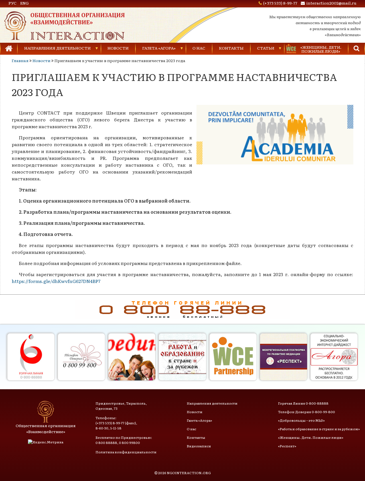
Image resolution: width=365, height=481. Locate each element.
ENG (24, 3)
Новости (118, 48)
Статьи (265, 48)
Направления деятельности (57, 48)
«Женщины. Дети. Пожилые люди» (310, 437)
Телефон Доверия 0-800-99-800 (306, 411)
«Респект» (287, 446)
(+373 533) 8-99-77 (280, 3)
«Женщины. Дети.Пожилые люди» (320, 49)
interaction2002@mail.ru (331, 3)
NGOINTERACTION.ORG (189, 472)
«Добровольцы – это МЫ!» (301, 420)
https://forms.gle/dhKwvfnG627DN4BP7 (56, 281)
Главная (20, 60)
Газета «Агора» (159, 48)
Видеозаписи (199, 446)
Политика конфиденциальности (126, 451)
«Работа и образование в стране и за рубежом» (319, 428)
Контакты (231, 48)
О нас (198, 48)
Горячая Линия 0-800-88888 (303, 403)
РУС (13, 3)
